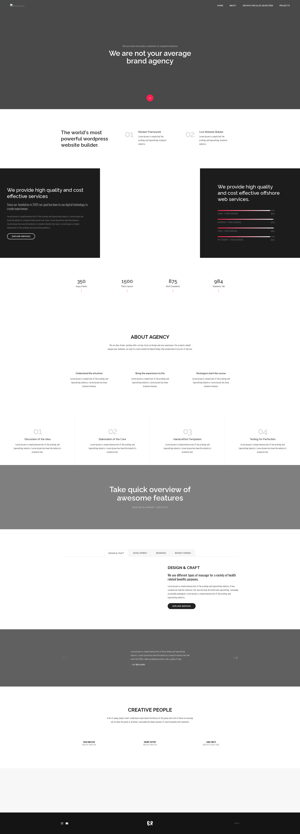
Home (220, 6)
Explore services (181, 606)
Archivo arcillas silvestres (258, 6)
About (232, 6)
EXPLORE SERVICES (21, 236)
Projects (285, 6)
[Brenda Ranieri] (17, 5)
